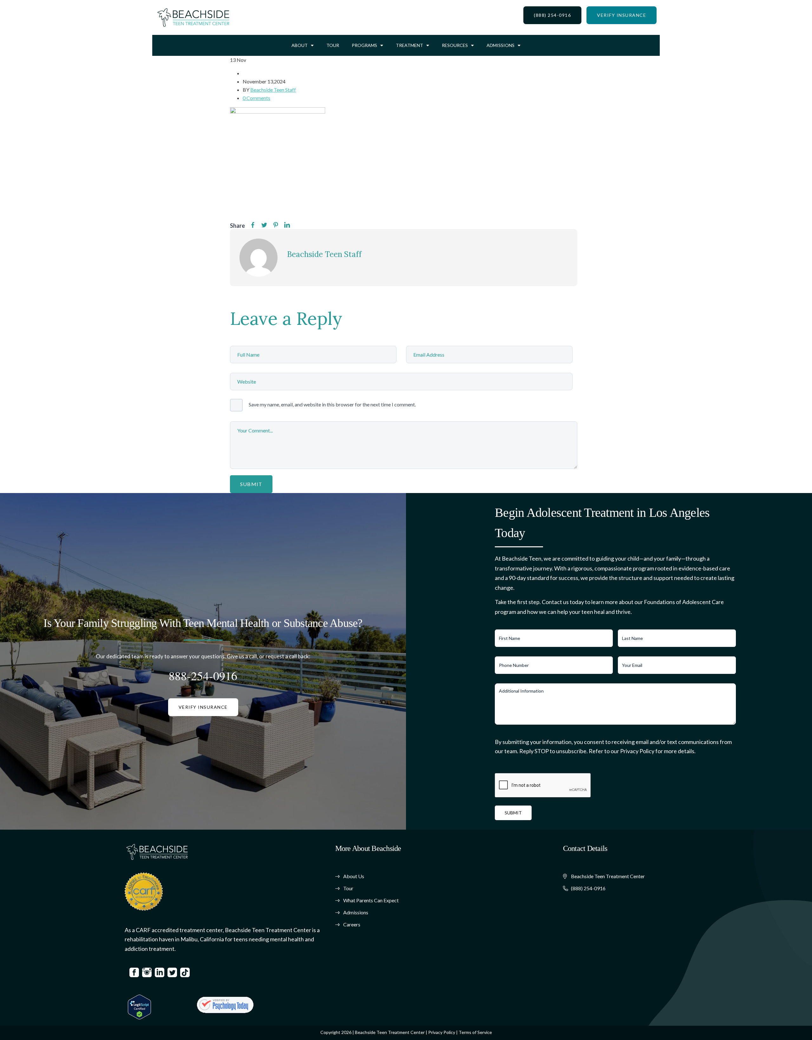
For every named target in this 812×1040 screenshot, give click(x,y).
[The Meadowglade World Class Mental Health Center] (225, 1004)
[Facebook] (253, 225)
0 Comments (256, 98)
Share (237, 225)
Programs (364, 45)
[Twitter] (264, 225)
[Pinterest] (275, 225)
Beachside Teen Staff (273, 90)
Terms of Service (475, 1032)
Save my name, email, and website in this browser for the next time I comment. (332, 404)
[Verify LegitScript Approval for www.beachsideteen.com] (139, 1006)
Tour (332, 45)
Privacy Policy (441, 1032)
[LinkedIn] (287, 225)
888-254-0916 (203, 676)
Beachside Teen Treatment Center (390, 1032)
